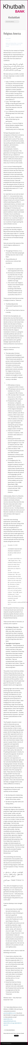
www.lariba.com (8, 1019)
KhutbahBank (14, 17)
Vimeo (17, 25)
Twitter (14, 25)
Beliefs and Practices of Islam (11, 43)
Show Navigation (22, 13)
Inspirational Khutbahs (14, 44)
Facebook (11, 25)
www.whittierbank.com (10, 1021)
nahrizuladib (8, 38)
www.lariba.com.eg (9, 1023)
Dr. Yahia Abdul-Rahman (10, 1030)
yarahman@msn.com (9, 1013)
